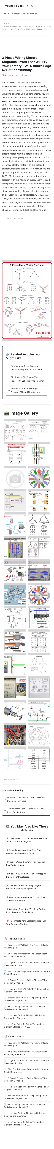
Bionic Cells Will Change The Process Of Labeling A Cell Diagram (28, 379)
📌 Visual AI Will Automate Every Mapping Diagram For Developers (26, 875)
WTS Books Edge (14, 5)
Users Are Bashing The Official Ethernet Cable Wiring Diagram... (25, 1016)
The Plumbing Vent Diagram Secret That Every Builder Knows (26, 810)
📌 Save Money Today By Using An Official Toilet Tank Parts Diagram (26, 840)
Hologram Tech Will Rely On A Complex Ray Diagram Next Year (26, 990)
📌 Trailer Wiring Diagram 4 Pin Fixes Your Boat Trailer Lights (26, 863)
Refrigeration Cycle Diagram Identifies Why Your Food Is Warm (26, 368)
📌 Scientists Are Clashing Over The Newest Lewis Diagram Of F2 (23, 852)
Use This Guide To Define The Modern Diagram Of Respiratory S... (24, 1025)
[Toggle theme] (29, 6)
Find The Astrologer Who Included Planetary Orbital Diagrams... (27, 972)
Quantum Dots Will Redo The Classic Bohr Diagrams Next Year (27, 799)
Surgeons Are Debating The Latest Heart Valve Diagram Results (25, 955)
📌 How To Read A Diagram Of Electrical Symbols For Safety (25, 899)
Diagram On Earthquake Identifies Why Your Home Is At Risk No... (27, 964)
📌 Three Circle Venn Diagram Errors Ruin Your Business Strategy (26, 922)
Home (5, 23)
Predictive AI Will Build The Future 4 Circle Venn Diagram (26, 946)
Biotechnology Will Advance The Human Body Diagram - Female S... (24, 1007)
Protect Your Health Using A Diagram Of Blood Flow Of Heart (26, 390)
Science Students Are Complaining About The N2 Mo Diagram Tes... (25, 999)
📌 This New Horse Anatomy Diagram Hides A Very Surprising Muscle (24, 887)
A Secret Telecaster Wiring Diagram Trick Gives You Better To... (25, 981)
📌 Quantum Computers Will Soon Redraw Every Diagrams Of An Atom (26, 910)
